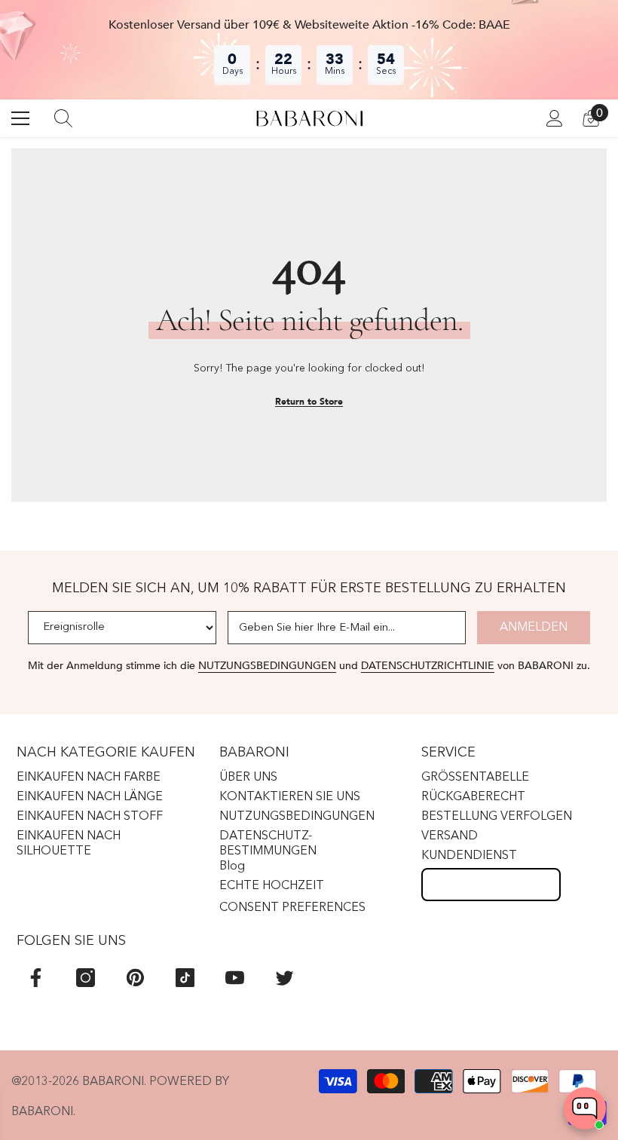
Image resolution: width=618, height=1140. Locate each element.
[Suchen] (63, 118)
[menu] (20, 118)
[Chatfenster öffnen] (585, 1108)
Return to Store (309, 402)
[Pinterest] (135, 977)
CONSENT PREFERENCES (292, 908)
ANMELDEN (534, 628)
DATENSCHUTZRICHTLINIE (427, 666)
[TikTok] (185, 977)
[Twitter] (284, 977)
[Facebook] (36, 977)
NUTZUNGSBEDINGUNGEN (267, 666)
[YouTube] (235, 977)
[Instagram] (85, 977)
